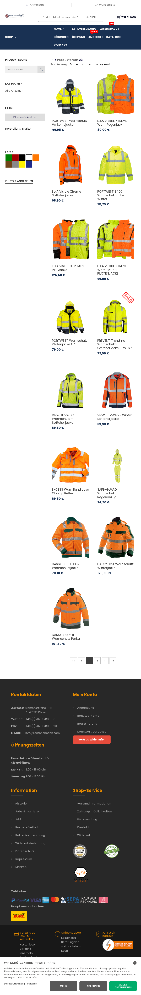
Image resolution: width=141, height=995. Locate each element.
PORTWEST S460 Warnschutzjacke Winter (110, 195)
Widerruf (83, 835)
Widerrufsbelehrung (30, 843)
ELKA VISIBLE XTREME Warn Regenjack (112, 123)
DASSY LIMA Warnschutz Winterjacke (115, 566)
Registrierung (87, 724)
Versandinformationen (94, 804)
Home (58, 29)
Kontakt (60, 45)
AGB (18, 819)
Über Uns (78, 37)
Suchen (91, 17)
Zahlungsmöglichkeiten (94, 811)
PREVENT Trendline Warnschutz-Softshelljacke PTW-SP (114, 344)
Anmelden (37, 5)
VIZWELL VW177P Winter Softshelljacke (114, 417)
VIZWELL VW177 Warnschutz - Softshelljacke (63, 419)
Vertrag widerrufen (91, 740)
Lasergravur (109, 28)
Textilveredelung (83, 29)
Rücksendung (87, 819)
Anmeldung (85, 708)
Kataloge (113, 37)
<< (73, 661)
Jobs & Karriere (27, 811)
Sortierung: (59, 64)
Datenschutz (25, 851)
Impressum (23, 859)
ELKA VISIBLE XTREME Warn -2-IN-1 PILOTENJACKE (112, 270)
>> (113, 661)
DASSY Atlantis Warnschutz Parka (66, 637)
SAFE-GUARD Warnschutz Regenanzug (107, 493)
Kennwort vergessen (92, 732)
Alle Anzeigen (14, 90)
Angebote (95, 36)
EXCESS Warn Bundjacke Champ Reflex (70, 491)
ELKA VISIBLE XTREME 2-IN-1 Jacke (69, 268)
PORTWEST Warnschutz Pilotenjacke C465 (70, 342)
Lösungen (61, 37)
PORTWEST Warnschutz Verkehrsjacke (70, 123)
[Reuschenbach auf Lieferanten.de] (80, 851)
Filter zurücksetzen (25, 117)
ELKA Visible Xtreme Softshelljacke (66, 193)
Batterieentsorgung (30, 835)
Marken (21, 867)
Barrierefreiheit (27, 827)
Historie (21, 804)
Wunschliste (107, 5)
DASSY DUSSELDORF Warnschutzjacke (66, 566)
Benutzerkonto (88, 716)
